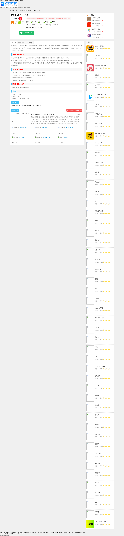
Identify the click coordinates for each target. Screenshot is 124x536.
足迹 (96, 288)
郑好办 (66, 137)
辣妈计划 (44, 127)
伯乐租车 (97, 376)
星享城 (97, 230)
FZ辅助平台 (98, 114)
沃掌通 (97, 512)
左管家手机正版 (96, 18)
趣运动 (97, 415)
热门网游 (17, 7)
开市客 (97, 104)
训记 (96, 347)
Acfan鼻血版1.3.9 (100, 46)
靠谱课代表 (46, 137)
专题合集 (27, 7)
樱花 (96, 279)
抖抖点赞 (97, 434)
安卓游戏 (12, 7)
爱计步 (97, 337)
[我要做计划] (15, 127)
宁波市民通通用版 (96, 34)
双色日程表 (69, 127)
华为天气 (97, 259)
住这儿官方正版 (96, 29)
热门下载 (22, 7)
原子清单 (21, 137)
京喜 (96, 356)
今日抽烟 (97, 56)
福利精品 (97, 473)
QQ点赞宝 (98, 269)
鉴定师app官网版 (100, 133)
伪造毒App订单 (99, 318)
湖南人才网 (98, 143)
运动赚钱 (97, 85)
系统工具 (14, 142)
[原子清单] (15, 137)
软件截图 (21, 43)
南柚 (96, 221)
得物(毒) (97, 75)
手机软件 (7, 7)
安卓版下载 (28, 33)
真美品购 (97, 182)
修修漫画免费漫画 (100, 65)
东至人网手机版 (96, 23)
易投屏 (97, 191)
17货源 (97, 327)
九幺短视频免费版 (100, 521)
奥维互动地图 (99, 211)
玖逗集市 (97, 240)
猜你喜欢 (29, 43)
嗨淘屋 (97, 424)
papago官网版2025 (100, 94)
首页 (17, 10)
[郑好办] (60, 137)
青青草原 (97, 153)
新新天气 (97, 250)
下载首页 (2, 7)
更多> (78, 114)
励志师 (97, 405)
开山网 (97, 386)
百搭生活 (97, 395)
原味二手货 (98, 123)
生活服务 (28, 10)
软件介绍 (13, 42)
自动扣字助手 (99, 162)
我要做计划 (23, 127)
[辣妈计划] (38, 127)
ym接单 (97, 298)
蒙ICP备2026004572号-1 (6, 535)
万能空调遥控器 (100, 366)
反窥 (96, 502)
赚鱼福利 (97, 463)
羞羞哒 (97, 172)
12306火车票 (99, 308)
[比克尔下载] (9, 6)
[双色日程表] (61, 127)
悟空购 (97, 444)
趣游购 (97, 483)
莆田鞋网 (97, 492)
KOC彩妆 (98, 453)
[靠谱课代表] (38, 137)
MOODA (97, 201)
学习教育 (37, 142)
